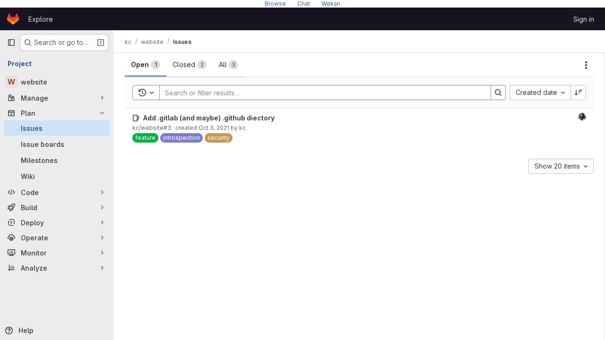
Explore (40, 19)
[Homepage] (13, 18)
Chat (303, 3)
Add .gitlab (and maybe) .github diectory (209, 118)
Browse (275, 3)
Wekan (330, 3)
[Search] (498, 92)
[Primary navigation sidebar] (11, 42)
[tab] (145, 64)
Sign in (583, 19)
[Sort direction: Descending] (578, 92)
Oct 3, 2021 (214, 127)
